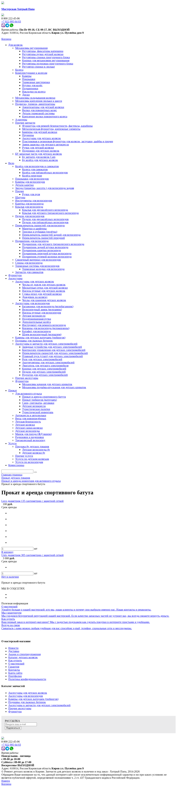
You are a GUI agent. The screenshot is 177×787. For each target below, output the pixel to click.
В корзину (7, 552)
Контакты (14, 669)
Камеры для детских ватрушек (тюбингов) (33, 699)
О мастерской (16, 663)
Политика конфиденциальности (27, 679)
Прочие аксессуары (19, 708)
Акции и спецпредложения (24, 654)
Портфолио (15, 676)
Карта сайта (15, 672)
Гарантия (13, 666)
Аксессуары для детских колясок (27, 692)
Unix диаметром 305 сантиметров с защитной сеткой (32, 555)
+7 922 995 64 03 (11, 744)
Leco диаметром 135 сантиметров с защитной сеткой (32, 501)
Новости (13, 648)
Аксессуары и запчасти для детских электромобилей (39, 705)
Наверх (5, 780)
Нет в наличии (10, 576)
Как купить (15, 660)
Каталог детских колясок (23, 657)
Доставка (13, 651)
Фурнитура (15, 711)
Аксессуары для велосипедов (25, 695)
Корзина (6, 39)
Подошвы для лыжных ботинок (27, 702)
